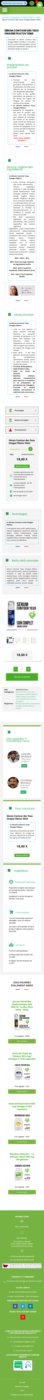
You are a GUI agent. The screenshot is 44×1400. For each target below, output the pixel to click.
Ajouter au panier (22, 677)
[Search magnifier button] (25, 3)
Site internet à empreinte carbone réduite (22, 1356)
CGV (22, 1390)
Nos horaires (22, 1238)
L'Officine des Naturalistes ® (22, 1256)
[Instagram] (23, 1317)
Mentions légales (22, 1386)
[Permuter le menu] (4, 10)
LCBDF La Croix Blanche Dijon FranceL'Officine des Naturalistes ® (23, 1332)
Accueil (5, 17)
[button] (15, 1306)
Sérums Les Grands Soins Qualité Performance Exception (26, 699)
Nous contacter (22, 1226)
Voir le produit (22, 1041)
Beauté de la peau (23, 704)
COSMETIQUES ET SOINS (30, 17)
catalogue (14, 17)
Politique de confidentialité (22, 1395)
